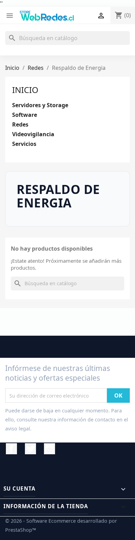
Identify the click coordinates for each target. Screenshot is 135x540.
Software (24, 115)
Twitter (30, 448)
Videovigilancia (33, 134)
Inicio (25, 89)
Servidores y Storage (40, 105)
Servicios (24, 144)
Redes (20, 124)
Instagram (49, 448)
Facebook (11, 448)
